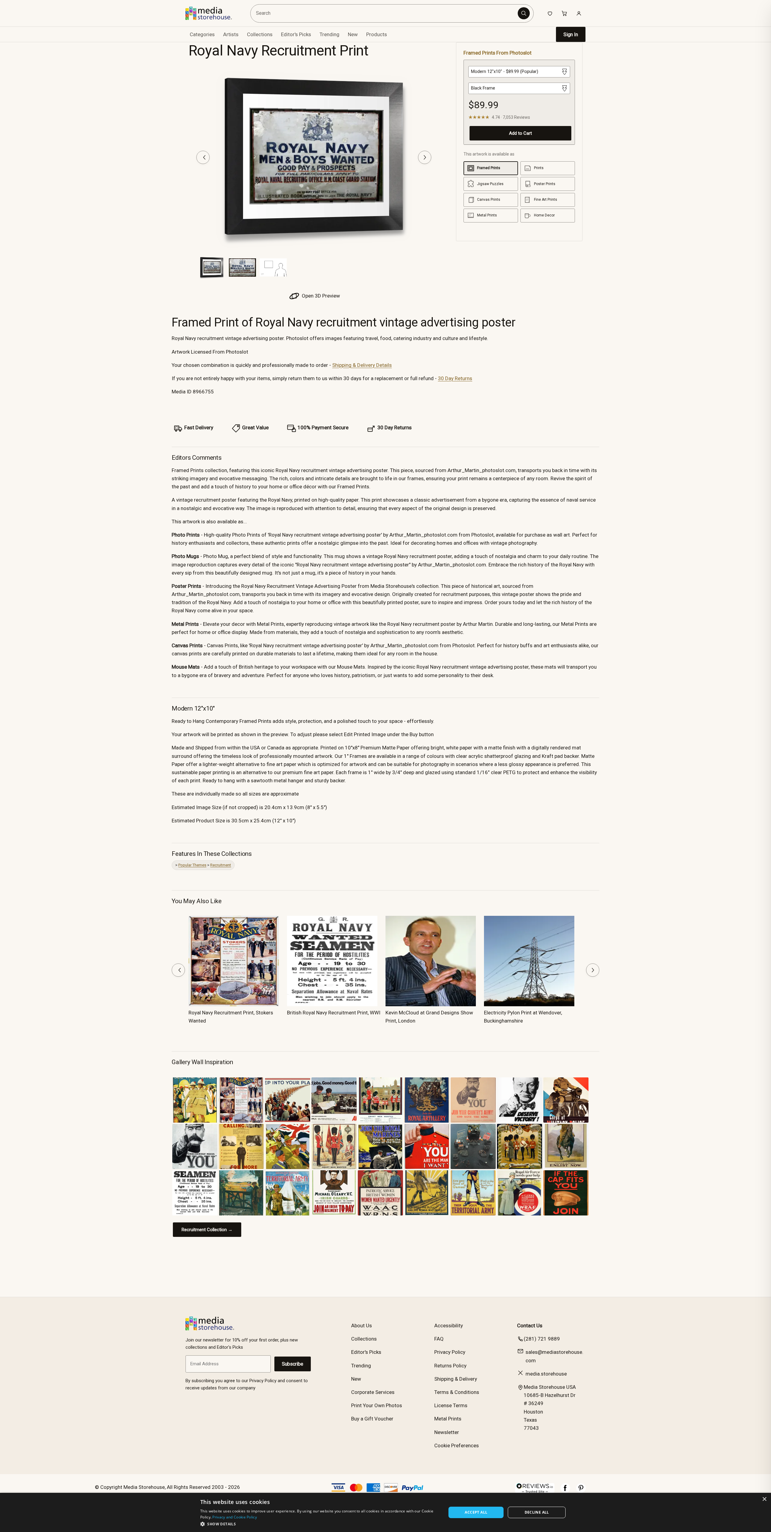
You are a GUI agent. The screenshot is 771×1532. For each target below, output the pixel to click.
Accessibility (448, 1325)
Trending (329, 34)
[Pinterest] (581, 1491)
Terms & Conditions (456, 1392)
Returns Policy (450, 1366)
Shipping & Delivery (455, 1379)
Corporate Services (373, 1392)
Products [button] (376, 34)
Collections (260, 34)
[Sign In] (578, 13)
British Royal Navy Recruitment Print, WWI (333, 1013)
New (353, 34)
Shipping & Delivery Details (362, 365)
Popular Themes (192, 865)
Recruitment (220, 865)
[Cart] (564, 13)
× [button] (764, 1499)
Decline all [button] (537, 1512)
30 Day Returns (455, 378)
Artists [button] (231, 34)
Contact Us (529, 1325)
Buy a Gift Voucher (372, 1419)
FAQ (439, 1339)
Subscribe (292, 1364)
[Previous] (203, 157)
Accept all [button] (476, 1512)
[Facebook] (565, 1491)
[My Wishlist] (550, 13)
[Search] (524, 13)
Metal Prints (447, 1419)
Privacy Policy (449, 1352)
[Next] (424, 157)
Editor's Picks (296, 34)
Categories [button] (202, 34)
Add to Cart (520, 133)
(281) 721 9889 (542, 1339)
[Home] (213, 13)
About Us (361, 1325)
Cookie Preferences (456, 1445)
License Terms (450, 1405)
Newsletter (446, 1432)
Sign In (570, 34)
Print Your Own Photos (376, 1405)
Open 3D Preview (320, 296)
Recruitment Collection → (207, 1229)
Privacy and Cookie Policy (234, 1517)
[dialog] (385, 1512)
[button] (319, 1523)
